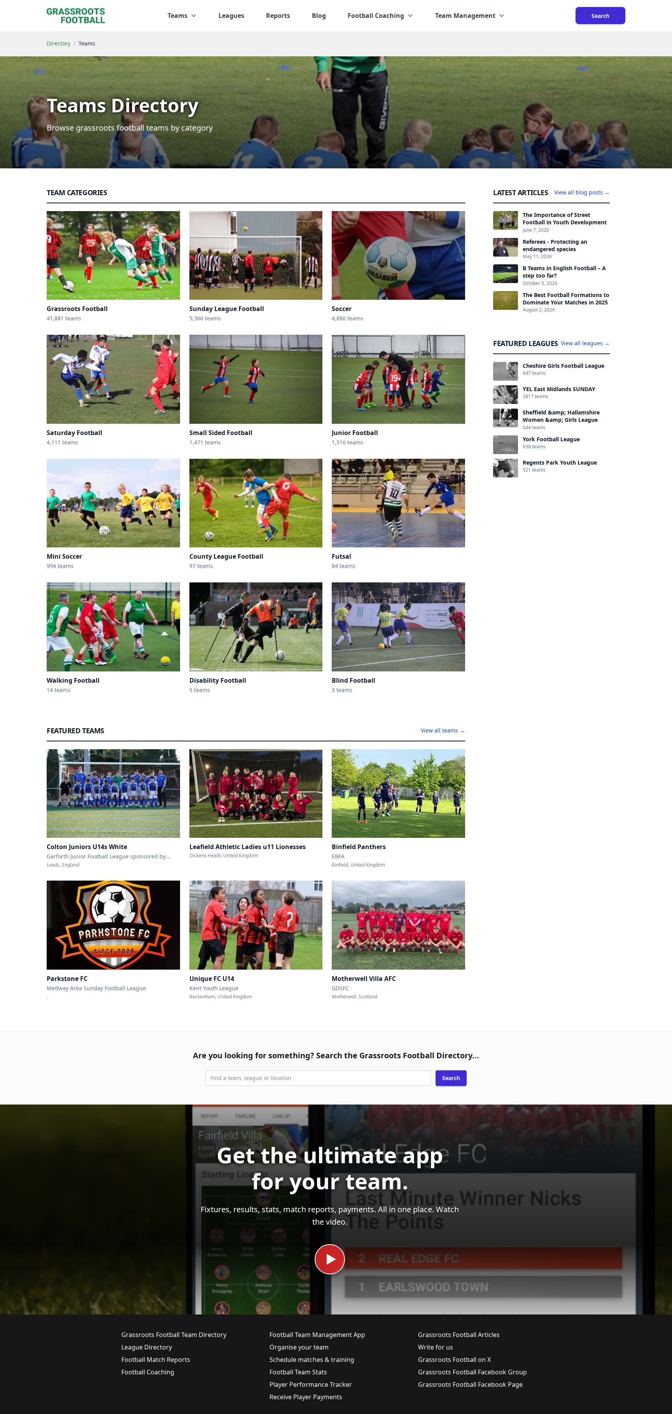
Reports (278, 15)
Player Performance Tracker (311, 1384)
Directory (58, 43)
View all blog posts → (582, 192)
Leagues (231, 15)
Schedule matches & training (312, 1359)
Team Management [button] (465, 15)
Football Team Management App (317, 1334)
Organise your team (299, 1347)
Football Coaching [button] (376, 15)
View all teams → (443, 730)
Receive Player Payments (306, 1397)
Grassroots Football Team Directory (173, 1334)
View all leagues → (585, 343)
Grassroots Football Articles (459, 1334)
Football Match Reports (155, 1359)
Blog (319, 15)
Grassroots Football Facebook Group (472, 1372)
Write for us (435, 1347)
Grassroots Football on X (454, 1359)
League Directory (146, 1347)
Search (600, 15)
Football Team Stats (298, 1372)
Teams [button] (177, 15)
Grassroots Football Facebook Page (470, 1384)
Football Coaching (147, 1372)
